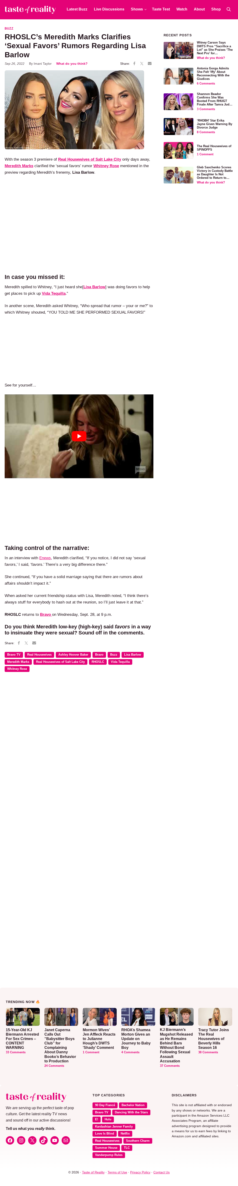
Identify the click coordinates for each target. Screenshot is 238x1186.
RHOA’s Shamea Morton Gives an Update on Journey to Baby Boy (136, 1039)
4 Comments (130, 1052)
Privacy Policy (140, 1172)
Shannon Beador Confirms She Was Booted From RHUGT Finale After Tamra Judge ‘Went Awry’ (215, 101)
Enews (45, 558)
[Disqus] (79, 743)
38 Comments (208, 1052)
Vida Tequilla (120, 662)
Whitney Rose (17, 669)
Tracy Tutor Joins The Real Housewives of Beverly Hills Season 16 (213, 1039)
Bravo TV (13, 654)
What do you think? (72, 63)
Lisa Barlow (132, 654)
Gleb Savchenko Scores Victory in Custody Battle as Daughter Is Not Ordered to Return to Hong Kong (215, 174)
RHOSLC (98, 662)
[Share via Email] (149, 64)
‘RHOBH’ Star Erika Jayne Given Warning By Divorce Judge (214, 124)
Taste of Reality (93, 1172)
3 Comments (206, 109)
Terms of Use (117, 1172)
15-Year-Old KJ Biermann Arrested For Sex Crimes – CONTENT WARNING (22, 1039)
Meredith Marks (18, 662)
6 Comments (206, 83)
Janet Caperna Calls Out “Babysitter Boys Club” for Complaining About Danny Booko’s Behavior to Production (60, 1045)
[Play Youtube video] (79, 436)
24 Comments (54, 1065)
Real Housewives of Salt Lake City (60, 662)
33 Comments (16, 1052)
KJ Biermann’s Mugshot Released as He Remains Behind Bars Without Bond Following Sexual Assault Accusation (176, 1045)
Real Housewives (39, 654)
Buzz (9, 28)
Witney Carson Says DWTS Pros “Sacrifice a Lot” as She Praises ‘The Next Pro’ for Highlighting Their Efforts (215, 51)
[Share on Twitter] (141, 64)
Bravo (99, 654)
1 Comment (205, 154)
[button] (228, 9)
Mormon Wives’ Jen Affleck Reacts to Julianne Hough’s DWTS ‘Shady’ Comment (99, 1039)
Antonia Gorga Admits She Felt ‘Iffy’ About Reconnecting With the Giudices (213, 74)
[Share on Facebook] (134, 64)
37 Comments (170, 1065)
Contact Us (161, 1172)
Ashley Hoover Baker (73, 654)
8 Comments (206, 132)
